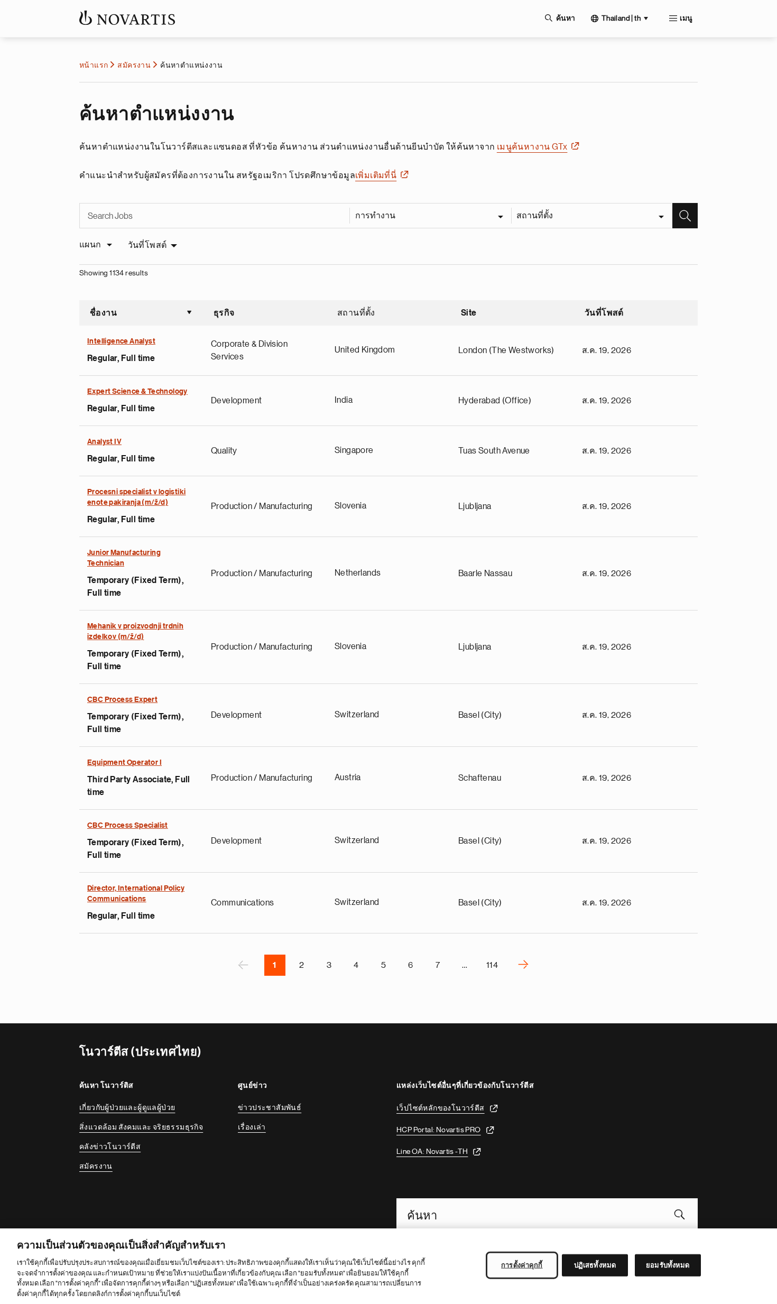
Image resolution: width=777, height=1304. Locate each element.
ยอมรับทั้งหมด (667, 1265)
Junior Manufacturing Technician (124, 558)
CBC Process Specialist (127, 825)
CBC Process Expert (122, 700)
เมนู (686, 18)
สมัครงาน (134, 65)
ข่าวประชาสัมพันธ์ (269, 1107)
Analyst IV (104, 442)
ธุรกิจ (224, 313)
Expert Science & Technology (137, 391)
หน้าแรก (93, 65)
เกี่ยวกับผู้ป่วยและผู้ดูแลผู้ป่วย (127, 1107)
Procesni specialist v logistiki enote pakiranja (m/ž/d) (136, 497)
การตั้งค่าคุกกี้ (521, 1265)
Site (469, 313)
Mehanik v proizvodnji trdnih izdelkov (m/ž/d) (135, 632)
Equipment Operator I (124, 762)
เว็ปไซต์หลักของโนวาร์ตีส (440, 1108)
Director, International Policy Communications (135, 894)
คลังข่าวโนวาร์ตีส (110, 1146)
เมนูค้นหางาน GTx (532, 147)
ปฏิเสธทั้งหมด (595, 1265)
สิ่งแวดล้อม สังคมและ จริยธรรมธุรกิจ (141, 1127)
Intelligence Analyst (121, 341)
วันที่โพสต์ (147, 245)
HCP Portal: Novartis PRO (438, 1129)
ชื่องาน (141, 314)
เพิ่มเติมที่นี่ (375, 175)
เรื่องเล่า (252, 1127)
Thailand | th (621, 18)
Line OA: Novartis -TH (432, 1151)
